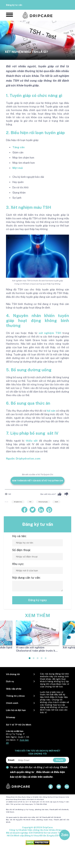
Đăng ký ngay (37, 600)
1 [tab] (30, 660)
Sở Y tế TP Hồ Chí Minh (18, 724)
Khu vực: (18, 564)
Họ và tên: (19, 536)
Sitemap (10, 717)
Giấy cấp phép (13, 689)
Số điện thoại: (21, 550)
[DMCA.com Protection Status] (38, 842)
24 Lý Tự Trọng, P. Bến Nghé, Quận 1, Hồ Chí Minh (17, 737)
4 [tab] (42, 660)
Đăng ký (59, 760)
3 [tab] (38, 660)
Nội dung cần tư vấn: (26, 577)
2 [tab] (34, 660)
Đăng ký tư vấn (14, 5)
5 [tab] (46, 660)
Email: (11, 760)
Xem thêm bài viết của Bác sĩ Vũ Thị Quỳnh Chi (37, 480)
